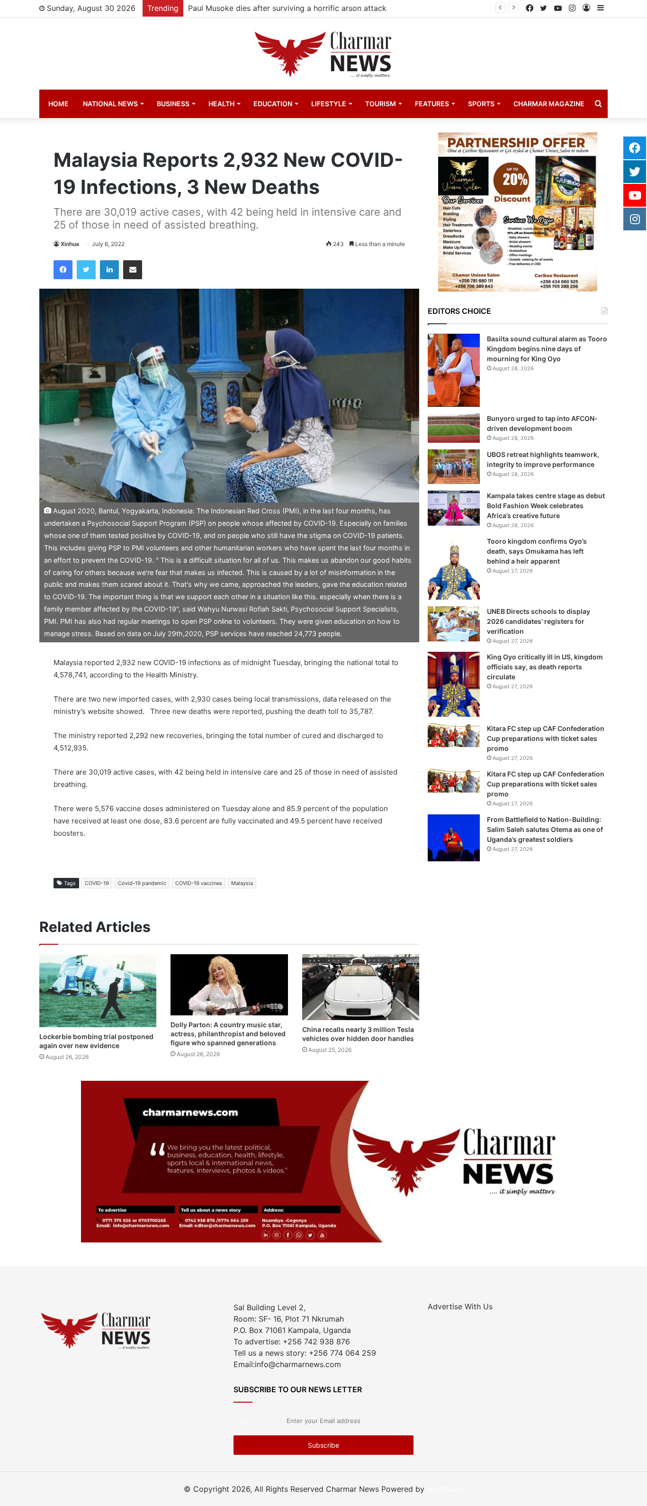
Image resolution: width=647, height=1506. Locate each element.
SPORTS (481, 104)
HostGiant (445, 1489)
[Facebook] (63, 269)
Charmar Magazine (548, 104)
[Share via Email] (132, 269)
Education (272, 104)
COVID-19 (97, 883)
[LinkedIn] (109, 269)
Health (221, 104)
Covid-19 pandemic (142, 883)
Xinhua (70, 243)
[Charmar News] (323, 53)
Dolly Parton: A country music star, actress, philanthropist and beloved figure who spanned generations (228, 1034)
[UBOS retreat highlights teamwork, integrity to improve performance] (454, 466)
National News (110, 104)
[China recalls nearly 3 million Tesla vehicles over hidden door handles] (360, 987)
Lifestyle (328, 104)
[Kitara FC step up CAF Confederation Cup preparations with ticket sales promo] (454, 735)
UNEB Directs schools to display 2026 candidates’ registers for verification (538, 621)
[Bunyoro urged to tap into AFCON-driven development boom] (454, 428)
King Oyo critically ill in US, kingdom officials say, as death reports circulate (545, 667)
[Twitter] (86, 269)
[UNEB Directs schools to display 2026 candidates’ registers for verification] (454, 623)
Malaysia (242, 883)
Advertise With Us (460, 1306)
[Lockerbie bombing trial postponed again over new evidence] (97, 990)
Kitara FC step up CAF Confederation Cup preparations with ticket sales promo (545, 738)
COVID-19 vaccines (198, 883)
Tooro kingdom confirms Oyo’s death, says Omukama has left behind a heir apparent (537, 551)
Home (58, 104)
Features (432, 104)
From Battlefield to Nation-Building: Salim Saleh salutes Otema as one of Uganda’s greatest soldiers (545, 829)
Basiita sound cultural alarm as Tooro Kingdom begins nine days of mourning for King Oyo (547, 349)
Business (173, 104)
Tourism (380, 104)
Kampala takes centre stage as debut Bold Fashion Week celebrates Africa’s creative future (546, 506)
